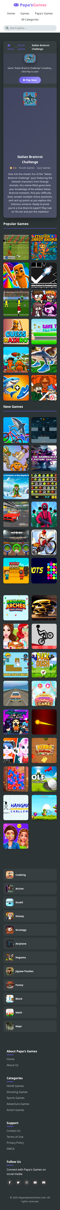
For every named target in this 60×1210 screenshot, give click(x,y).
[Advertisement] (30, 132)
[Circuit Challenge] (16, 514)
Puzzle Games (21, 47)
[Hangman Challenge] (15, 807)
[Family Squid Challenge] (16, 571)
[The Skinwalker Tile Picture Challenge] (44, 458)
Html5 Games (15, 1086)
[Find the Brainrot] (16, 360)
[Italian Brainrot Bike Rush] (16, 430)
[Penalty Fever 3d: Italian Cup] (16, 247)
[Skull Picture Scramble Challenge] (44, 607)
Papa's (33, 5)
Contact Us (13, 1131)
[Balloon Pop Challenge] (15, 779)
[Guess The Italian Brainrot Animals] (16, 388)
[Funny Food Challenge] (15, 636)
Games (24, 13)
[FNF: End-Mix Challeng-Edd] (44, 388)
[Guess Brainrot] (16, 332)
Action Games (15, 1110)
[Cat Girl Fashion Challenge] (15, 750)
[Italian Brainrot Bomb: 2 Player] (44, 430)
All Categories (30, 19)
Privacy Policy (15, 1143)
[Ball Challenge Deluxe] (44, 486)
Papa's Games (44, 13)
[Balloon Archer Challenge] (15, 607)
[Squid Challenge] (44, 514)
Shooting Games (17, 1092)
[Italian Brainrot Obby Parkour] (16, 275)
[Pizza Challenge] (44, 750)
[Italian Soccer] (16, 303)
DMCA (10, 1149)
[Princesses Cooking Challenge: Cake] (44, 693)
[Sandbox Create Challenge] (15, 664)
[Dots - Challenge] (44, 571)
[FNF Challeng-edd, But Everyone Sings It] (44, 303)
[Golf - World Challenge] (44, 779)
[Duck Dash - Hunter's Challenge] (44, 664)
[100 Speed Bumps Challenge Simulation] (15, 693)
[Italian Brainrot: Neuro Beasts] (44, 360)
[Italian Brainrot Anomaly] (44, 247)
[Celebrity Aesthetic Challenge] (15, 836)
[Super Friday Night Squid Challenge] (15, 722)
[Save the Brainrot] (44, 332)
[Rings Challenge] (16, 542)
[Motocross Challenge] (44, 542)
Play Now (31, 80)
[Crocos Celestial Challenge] (44, 807)
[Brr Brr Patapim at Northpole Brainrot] (16, 486)
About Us (12, 1065)
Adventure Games (18, 1104)
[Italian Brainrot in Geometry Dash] (44, 275)
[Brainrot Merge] (16, 458)
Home (11, 13)
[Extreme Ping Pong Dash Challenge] (44, 722)
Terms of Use (15, 1137)
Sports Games (15, 1098)
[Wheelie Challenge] (44, 636)
